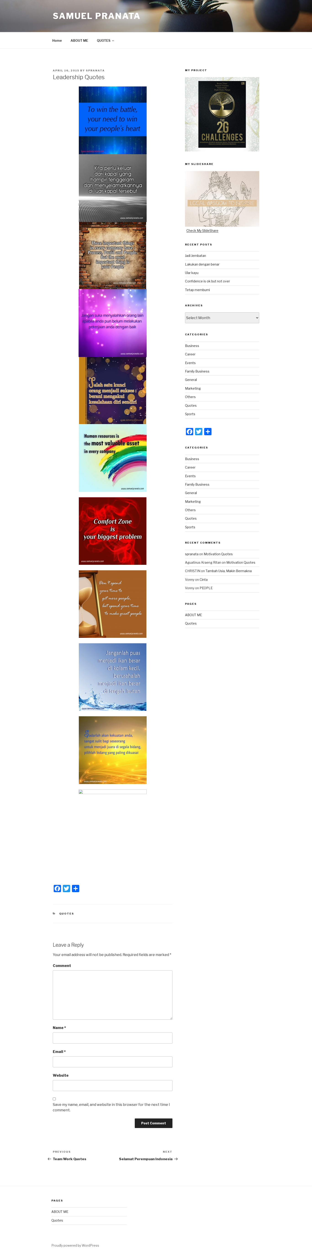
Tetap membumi (197, 290)
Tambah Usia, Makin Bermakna (229, 571)
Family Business (197, 371)
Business (192, 346)
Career (190, 354)
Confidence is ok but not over (207, 281)
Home (57, 40)
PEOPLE (206, 588)
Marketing (193, 388)
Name (59, 1028)
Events (190, 363)
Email (59, 1052)
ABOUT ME (79, 40)
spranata (95, 70)
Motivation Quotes (218, 554)
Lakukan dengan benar (202, 264)
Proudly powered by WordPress (75, 1245)
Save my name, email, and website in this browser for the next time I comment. (111, 1107)
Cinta (204, 579)
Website (61, 1075)
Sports (190, 414)
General (191, 380)
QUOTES (103, 40)
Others (190, 397)
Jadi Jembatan (195, 256)
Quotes (66, 913)
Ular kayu (191, 273)
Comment (62, 966)
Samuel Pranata (97, 16)
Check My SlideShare (202, 230)
